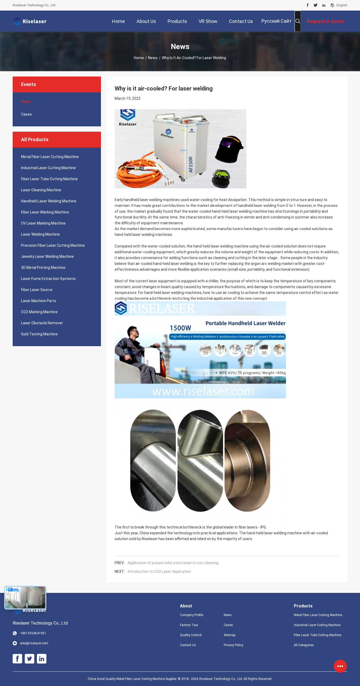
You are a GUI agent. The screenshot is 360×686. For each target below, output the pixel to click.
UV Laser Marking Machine (43, 223)
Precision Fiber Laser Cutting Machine (53, 245)
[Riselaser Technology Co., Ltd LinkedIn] (324, 5)
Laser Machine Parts (38, 301)
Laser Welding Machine (40, 234)
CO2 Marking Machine (39, 312)
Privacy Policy (233, 645)
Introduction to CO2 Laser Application (159, 571)
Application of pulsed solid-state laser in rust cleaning (173, 563)
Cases (26, 114)
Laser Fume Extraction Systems (48, 279)
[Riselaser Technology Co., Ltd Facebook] (307, 5)
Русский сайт (276, 21)
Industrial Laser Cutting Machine (48, 168)
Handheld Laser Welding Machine (48, 201)
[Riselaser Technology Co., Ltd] (30, 21)
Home (139, 58)
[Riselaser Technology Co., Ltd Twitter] (316, 5)
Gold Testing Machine (39, 334)
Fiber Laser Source (36, 290)
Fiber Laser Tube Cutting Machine (49, 179)
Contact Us (188, 645)
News (153, 58)
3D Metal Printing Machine (43, 267)
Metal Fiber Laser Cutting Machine (50, 157)
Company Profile (191, 615)
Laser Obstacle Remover (42, 323)
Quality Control (191, 635)
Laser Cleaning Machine (41, 190)
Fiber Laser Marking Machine (45, 212)
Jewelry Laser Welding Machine (47, 256)
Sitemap (229, 635)
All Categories (304, 645)
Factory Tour (189, 625)
